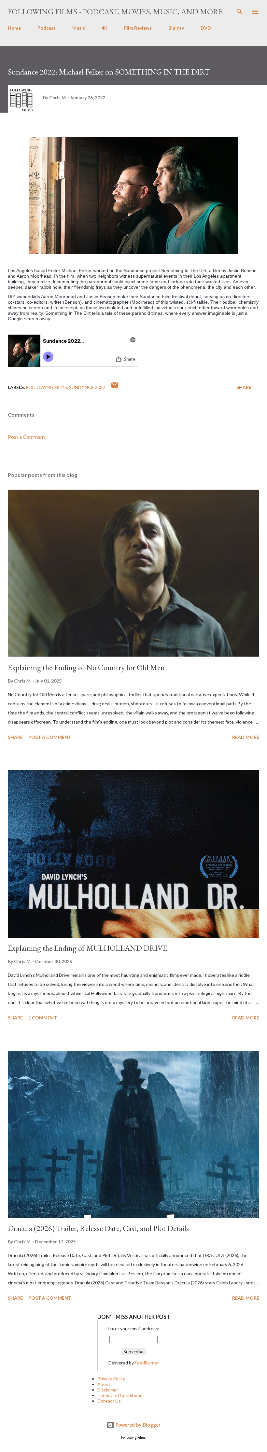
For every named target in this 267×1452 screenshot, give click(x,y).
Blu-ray (176, 28)
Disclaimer (107, 1389)
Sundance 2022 (87, 387)
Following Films (46, 387)
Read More (245, 737)
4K (104, 28)
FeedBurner (147, 1362)
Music (78, 28)
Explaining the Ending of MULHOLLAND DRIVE (87, 948)
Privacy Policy (111, 1378)
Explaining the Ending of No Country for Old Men (86, 667)
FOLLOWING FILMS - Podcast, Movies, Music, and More (115, 12)
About (103, 1384)
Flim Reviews (138, 28)
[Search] (240, 12)
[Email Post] (115, 387)
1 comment (42, 1017)
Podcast (46, 28)
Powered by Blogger (137, 1425)
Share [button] (243, 387)
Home (14, 28)
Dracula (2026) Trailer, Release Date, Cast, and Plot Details (98, 1228)
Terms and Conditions (119, 1395)
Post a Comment (26, 437)
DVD (206, 28)
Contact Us (109, 1401)
